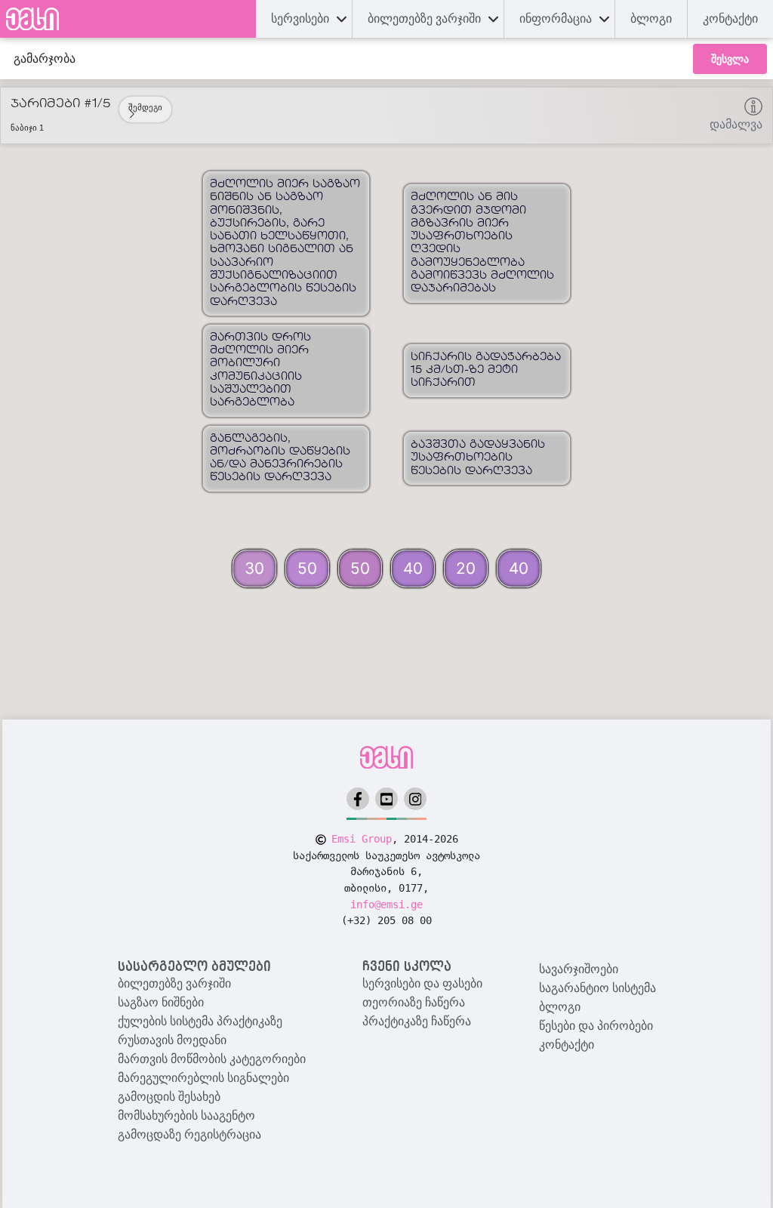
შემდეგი (145, 107)
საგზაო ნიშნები (161, 1002)
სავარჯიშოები (578, 969)
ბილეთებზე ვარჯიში (174, 983)
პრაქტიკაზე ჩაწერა (416, 1021)
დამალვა (736, 124)
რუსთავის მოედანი (172, 1040)
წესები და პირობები (596, 1025)
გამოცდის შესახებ (169, 1096)
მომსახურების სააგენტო (186, 1115)
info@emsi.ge (386, 904)
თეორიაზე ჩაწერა (413, 1002)
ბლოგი (560, 1006)
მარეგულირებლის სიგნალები (203, 1077)
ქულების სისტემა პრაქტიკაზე (200, 1021)
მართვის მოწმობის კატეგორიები (212, 1058)
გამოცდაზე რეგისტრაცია (189, 1134)
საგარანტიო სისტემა (597, 988)
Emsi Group (361, 839)
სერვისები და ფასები (422, 983)
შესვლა (730, 59)
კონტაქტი (730, 18)
